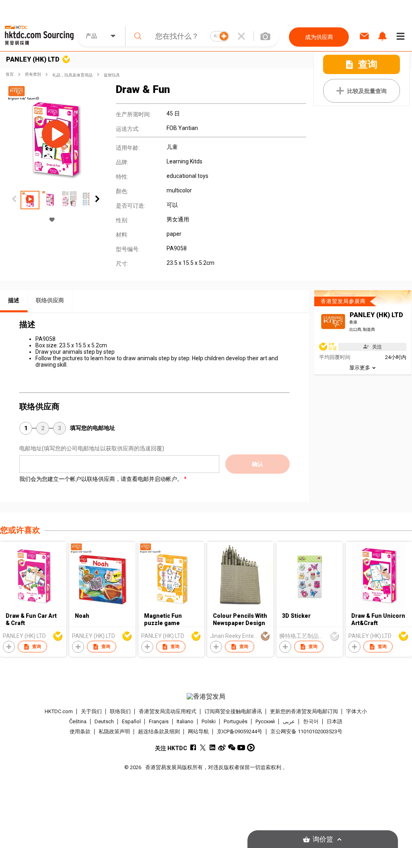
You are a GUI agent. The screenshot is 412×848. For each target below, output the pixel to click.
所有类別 (33, 74)
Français (159, 721)
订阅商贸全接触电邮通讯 (233, 711)
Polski (209, 721)
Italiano (185, 721)
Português (235, 721)
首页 (10, 74)
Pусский (265, 721)
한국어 (311, 721)
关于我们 (91, 711)
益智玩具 (112, 75)
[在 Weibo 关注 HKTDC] (222, 747)
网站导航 (198, 731)
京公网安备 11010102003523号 (306, 731)
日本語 (334, 721)
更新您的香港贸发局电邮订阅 (304, 711)
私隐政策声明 (114, 731)
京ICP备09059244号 (239, 731)
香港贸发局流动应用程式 (167, 711)
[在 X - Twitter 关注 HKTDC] (202, 747)
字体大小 (356, 711)
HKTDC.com (59, 711)
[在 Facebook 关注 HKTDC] (193, 747)
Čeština (78, 721)
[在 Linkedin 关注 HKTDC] (212, 747)
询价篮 (323, 839)
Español (131, 721)
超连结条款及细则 (159, 731)
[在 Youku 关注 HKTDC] (251, 747)
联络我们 (120, 711)
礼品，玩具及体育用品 (72, 75)
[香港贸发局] (206, 696)
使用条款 (80, 731)
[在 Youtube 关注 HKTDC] (241, 747)
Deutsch (104, 721)
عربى (289, 721)
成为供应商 (319, 37)
